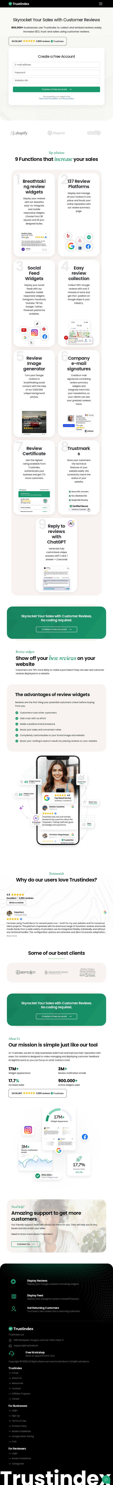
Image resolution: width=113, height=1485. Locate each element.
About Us (17, 1378)
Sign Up (16, 1415)
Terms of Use (19, 1420)
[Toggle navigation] (100, 3)
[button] (38, 41)
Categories (18, 1463)
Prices (15, 1372)
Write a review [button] (16, 902)
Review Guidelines (21, 1431)
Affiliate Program (21, 1393)
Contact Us (23, 1244)
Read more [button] (12, 936)
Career (16, 1398)
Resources (17, 1383)
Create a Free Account (54, 89)
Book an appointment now (40, 1355)
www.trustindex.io (58, 1361)
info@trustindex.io (79, 1361)
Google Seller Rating (23, 1436)
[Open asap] (106, 1479)
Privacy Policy (68, 98)
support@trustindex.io (26, 1345)
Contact (16, 1388)
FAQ (14, 1441)
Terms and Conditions (48, 98)
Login (14, 1410)
